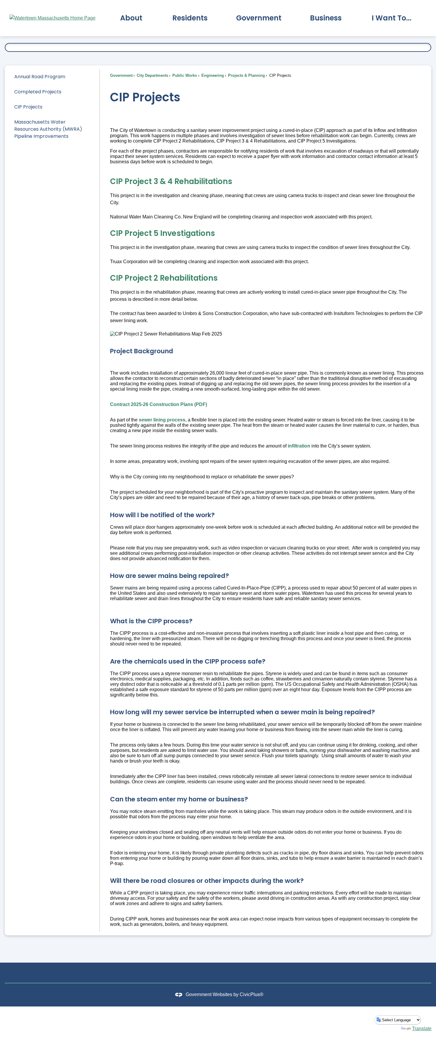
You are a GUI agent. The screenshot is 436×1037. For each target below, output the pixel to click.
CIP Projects (28, 106)
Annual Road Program (39, 76)
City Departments (152, 75)
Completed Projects (37, 91)
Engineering (212, 75)
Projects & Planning (246, 75)
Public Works (184, 75)
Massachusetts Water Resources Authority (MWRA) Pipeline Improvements (48, 129)
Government (121, 75)
